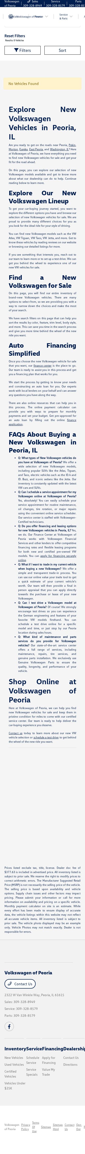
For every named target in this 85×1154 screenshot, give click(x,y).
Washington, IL (59, 149)
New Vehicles (13, 1058)
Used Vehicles (14, 1064)
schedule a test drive (46, 737)
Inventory (15, 1048)
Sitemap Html (58, 1127)
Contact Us (22, 983)
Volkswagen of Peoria (11, 1127)
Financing (52, 1048)
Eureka (23, 149)
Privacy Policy (25, 1127)
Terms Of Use (35, 1127)
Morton (13, 149)
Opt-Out (79, 1127)
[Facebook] (9, 1026)
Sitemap (46, 1127)
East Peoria (36, 149)
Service (34, 1048)
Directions (70, 1064)
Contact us (15, 733)
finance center (43, 365)
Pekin (72, 145)
